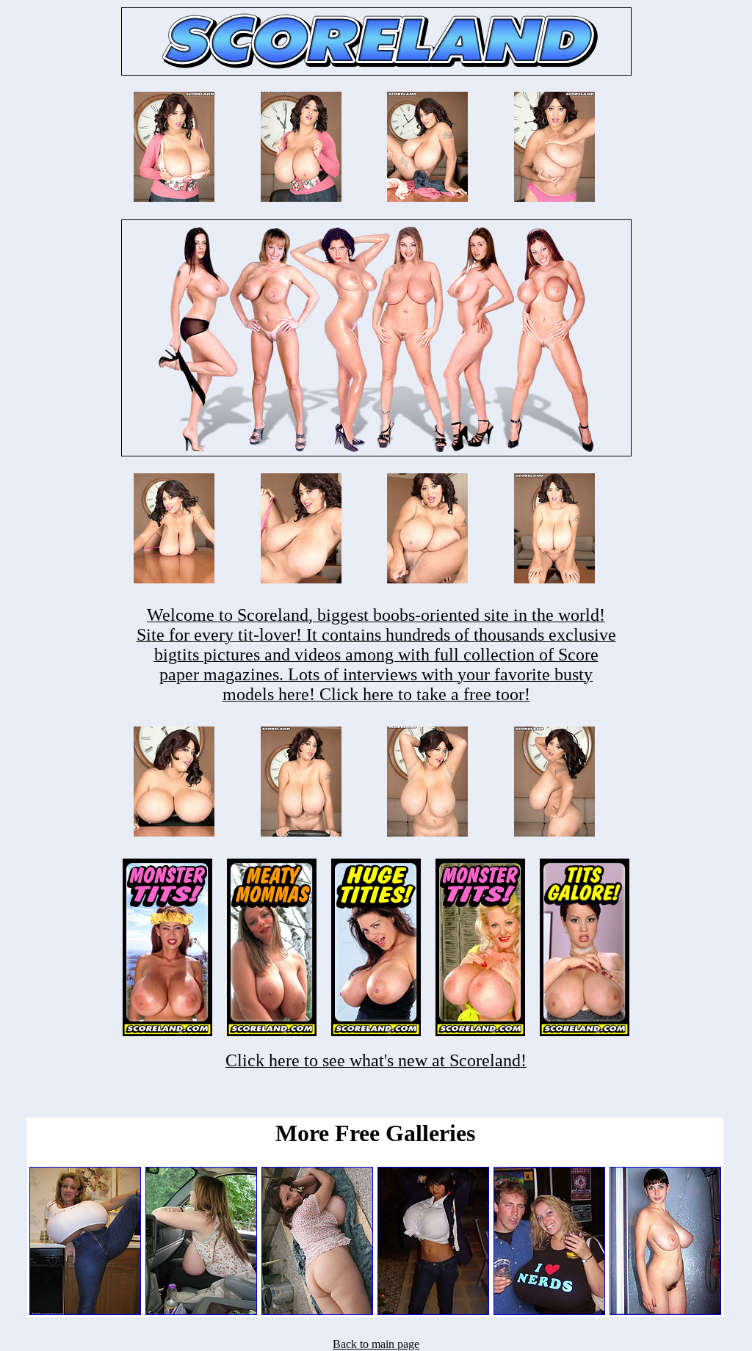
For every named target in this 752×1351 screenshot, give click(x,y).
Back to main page (376, 1344)
